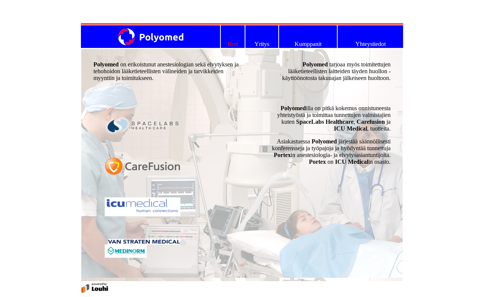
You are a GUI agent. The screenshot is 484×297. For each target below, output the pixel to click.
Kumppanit (308, 44)
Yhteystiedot (370, 44)
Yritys (261, 44)
